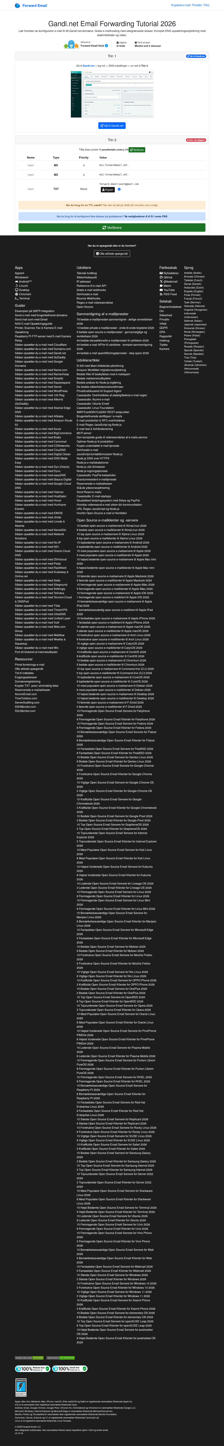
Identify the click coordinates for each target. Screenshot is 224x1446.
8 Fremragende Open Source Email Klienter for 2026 (116, 719)
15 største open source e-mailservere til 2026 (113, 627)
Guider (20, 305)
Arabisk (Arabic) (193, 273)
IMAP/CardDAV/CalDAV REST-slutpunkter (103, 412)
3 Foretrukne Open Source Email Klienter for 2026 (116, 1288)
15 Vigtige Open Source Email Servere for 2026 (115, 784)
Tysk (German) (192, 302)
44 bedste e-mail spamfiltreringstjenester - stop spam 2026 (113, 353)
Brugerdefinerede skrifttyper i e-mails (99, 416)
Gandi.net (88, 65)
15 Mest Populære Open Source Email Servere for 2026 (114, 852)
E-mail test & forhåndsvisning (95, 429)
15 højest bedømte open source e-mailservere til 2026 (116, 561)
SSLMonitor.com (25, 711)
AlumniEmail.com (26, 694)
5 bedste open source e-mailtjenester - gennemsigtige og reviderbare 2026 (112, 334)
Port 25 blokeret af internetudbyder (36, 652)
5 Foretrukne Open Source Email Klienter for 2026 (114, 776)
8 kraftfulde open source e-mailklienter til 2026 (110, 656)
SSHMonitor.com (25, 707)
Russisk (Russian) (194, 346)
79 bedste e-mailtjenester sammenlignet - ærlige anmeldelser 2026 (114, 321)
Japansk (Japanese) (195, 324)
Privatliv (197, 5)
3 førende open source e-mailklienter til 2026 (109, 707)
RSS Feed (170, 294)
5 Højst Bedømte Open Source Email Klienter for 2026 (116, 1212)
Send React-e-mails (89, 492)
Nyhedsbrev (171, 273)
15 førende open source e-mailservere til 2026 (115, 576)
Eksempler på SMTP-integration (34, 311)
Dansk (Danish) (192, 284)
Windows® (22, 277)
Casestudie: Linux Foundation (95, 408)
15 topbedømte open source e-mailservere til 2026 (113, 542)
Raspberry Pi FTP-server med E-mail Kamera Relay (43, 338)
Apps (19, 267)
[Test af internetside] (33, 1368)
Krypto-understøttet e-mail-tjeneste (98, 446)
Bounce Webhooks (88, 298)
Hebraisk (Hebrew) (194, 306)
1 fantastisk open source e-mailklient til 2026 (113, 622)
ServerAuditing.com (27, 702)
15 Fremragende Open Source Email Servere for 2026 (113, 713)
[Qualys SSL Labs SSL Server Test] (29, 1357)
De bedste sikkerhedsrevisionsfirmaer (100, 387)
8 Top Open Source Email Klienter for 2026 (110, 1001)
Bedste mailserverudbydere (94, 378)
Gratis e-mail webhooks (91, 290)
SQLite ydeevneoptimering (93, 488)
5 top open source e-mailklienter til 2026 (114, 673)
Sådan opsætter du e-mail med (41, 345)
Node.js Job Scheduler (91, 467)
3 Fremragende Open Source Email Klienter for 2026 (113, 1243)
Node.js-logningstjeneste (92, 471)
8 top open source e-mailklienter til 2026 (109, 538)
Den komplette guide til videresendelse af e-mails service (112, 437)
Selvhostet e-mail (87, 294)
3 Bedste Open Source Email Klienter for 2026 (114, 820)
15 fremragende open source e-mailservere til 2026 (116, 585)
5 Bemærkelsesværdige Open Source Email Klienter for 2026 (114, 1260)
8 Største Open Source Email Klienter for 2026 (111, 1123)
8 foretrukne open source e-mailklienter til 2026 (113, 639)
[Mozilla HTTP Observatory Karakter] (60, 1357)
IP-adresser (84, 281)
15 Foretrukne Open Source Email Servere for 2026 (115, 768)
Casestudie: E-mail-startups (94, 496)
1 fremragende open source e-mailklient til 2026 (113, 597)
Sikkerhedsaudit (87, 277)
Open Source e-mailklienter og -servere (107, 520)
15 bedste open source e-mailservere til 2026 (111, 526)
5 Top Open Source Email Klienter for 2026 (114, 1170)
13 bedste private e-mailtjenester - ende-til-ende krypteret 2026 (115, 328)
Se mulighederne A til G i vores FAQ (146, 216)
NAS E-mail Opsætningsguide (33, 324)
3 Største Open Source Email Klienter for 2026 (111, 1279)
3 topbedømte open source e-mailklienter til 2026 (112, 547)
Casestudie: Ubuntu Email (93, 403)
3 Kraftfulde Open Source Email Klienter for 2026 (117, 810)
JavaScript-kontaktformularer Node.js (99, 454)
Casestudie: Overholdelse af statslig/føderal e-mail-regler (112, 395)
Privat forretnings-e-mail (29, 664)
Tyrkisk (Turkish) (193, 361)
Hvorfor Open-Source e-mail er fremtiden (102, 513)
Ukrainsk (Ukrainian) (195, 365)
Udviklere (84, 267)
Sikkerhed (165, 315)
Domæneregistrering (27, 681)
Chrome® (24, 294)
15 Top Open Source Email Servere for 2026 (113, 824)
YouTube (169, 290)
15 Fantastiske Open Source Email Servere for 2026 (115, 749)
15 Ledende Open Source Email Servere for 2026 (115, 883)
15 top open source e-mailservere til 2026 (110, 534)
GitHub (167, 277)
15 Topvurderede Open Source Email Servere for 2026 (112, 835)
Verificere (138, 150)
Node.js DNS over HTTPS (93, 458)
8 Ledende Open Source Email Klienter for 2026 (116, 1056)
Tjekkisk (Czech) (193, 280)
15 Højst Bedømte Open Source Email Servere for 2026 (117, 1208)
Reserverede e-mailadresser (32, 690)
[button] (119, 189)
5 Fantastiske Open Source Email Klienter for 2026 (114, 940)
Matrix (167, 286)
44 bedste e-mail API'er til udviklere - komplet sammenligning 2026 (114, 347)
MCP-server (84, 433)
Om (161, 311)
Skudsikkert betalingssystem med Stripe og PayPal (108, 500)
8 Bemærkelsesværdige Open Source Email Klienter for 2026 (116, 742)
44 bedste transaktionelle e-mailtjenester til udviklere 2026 (113, 340)
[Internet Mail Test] (70, 1368)
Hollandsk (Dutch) (194, 287)
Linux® (23, 286)
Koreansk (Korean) (194, 328)
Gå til (197, 56)
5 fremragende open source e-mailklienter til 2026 (115, 589)
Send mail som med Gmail (31, 319)
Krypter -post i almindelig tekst (36, 686)
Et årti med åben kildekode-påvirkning (100, 366)
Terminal (24, 298)
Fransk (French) (193, 298)
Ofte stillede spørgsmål (113, 254)
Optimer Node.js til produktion (95, 441)
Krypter (108, 189)
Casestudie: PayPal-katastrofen (96, 475)
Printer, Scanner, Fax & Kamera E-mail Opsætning (38, 330)
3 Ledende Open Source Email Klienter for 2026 (114, 888)
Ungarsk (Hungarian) (195, 309)
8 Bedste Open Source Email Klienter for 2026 (114, 761)
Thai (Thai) (190, 357)
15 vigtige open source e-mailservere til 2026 (110, 643)
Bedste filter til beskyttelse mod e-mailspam (103, 374)
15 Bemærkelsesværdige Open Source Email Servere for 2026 (116, 734)
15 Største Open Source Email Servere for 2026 (112, 1119)
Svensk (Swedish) (194, 354)
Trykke (163, 345)
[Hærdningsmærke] (21, 1387)
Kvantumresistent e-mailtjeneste (96, 479)
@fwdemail (170, 281)
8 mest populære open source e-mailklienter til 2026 (114, 690)
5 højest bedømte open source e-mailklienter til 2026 (115, 570)
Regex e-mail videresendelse (95, 302)
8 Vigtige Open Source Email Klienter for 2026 (111, 976)
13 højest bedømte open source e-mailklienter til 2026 (115, 698)
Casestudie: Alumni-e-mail (93, 399)
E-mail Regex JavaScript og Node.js (99, 425)
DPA (162, 332)
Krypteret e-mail (181, 5)
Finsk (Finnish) (192, 295)
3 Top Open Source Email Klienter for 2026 (112, 829)
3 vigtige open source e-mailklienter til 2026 (109, 648)
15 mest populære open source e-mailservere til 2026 (114, 551)
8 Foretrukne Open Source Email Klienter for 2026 (116, 1132)
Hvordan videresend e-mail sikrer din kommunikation (109, 505)
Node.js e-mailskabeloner (92, 462)
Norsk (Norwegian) (194, 331)
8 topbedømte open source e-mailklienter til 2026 (112, 681)
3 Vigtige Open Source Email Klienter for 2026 (114, 793)
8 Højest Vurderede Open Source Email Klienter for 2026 (114, 877)
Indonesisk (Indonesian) (191, 315)
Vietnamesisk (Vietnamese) (191, 370)
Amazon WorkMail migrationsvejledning (101, 370)
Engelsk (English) (193, 291)
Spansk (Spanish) (194, 350)
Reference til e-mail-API (91, 286)
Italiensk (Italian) (193, 320)
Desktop (23, 290)
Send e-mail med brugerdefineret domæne (41, 315)
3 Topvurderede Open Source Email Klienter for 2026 (114, 1184)
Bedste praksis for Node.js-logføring (99, 382)
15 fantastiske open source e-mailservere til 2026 (116, 618)
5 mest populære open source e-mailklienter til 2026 (113, 555)
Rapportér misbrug (165, 338)
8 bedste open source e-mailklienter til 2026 (111, 530)
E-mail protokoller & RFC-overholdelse (101, 420)
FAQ (206, 5)
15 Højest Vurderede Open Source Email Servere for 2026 (115, 869)
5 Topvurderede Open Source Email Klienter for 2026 (117, 843)
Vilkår (163, 324)
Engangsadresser (26, 677)
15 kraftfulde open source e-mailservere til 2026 (111, 652)
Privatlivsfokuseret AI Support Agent (99, 391)
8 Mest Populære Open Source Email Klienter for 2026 (113, 860)
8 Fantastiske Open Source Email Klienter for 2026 (114, 753)
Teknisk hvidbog (87, 273)
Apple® (19, 273)
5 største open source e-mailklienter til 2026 (113, 631)
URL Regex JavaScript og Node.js (98, 509)
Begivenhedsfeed (170, 307)
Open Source (85, 307)
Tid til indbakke (24, 673)
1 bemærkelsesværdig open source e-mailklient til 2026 (115, 612)
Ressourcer (24, 658)
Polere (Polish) (192, 335)
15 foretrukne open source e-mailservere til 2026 (113, 635)
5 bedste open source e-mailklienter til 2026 (110, 664)
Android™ (25, 281)
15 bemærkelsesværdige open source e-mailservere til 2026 (114, 603)
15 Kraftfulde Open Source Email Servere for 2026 (109, 801)
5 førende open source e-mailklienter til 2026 (114, 580)
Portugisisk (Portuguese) (191, 340)
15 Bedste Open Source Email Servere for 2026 (115, 757)
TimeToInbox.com (26, 698)
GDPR (163, 328)
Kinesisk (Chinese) (194, 276)
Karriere (164, 349)
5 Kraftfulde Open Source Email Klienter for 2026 (111, 1149)
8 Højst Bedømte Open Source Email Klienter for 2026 (116, 1340)
